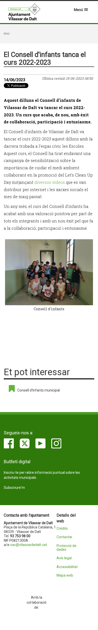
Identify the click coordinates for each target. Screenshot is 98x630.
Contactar (64, 537)
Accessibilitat (67, 567)
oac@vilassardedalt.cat (28, 545)
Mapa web (65, 575)
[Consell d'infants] (49, 272)
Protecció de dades (66, 548)
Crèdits (62, 528)
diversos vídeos (49, 182)
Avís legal (64, 558)
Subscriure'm (14, 488)
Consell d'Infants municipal (38, 390)
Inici (7, 33)
